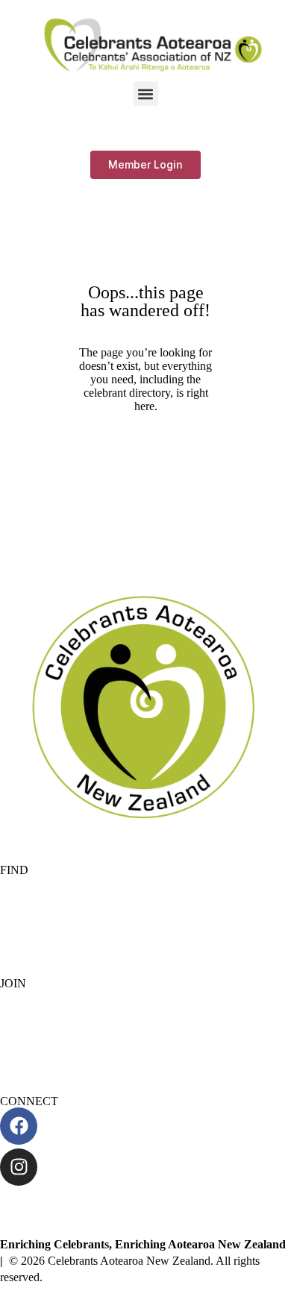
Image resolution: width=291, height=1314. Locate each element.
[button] (146, 93)
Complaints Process (46, 894)
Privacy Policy (34, 920)
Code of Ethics (35, 945)
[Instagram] (18, 1167)
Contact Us (26, 1204)
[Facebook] (18, 1126)
